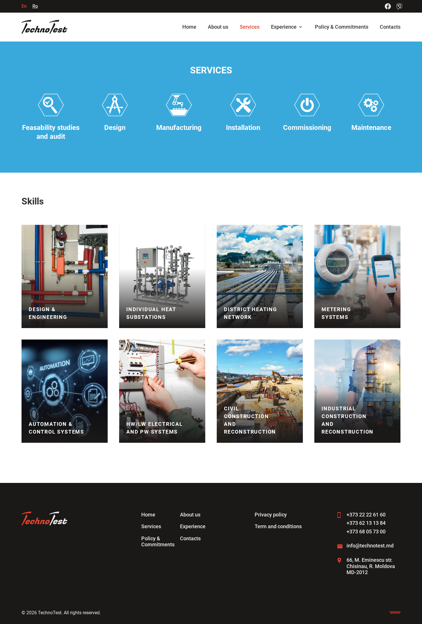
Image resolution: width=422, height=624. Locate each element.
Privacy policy (271, 515)
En (24, 6)
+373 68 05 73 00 (366, 532)
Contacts (390, 27)
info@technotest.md (370, 546)
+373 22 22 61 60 (366, 515)
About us (218, 27)
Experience (284, 27)
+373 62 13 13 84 (366, 523)
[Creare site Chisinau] (395, 612)
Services (250, 27)
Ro (35, 6)
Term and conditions (278, 526)
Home (189, 27)
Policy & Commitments (341, 27)
